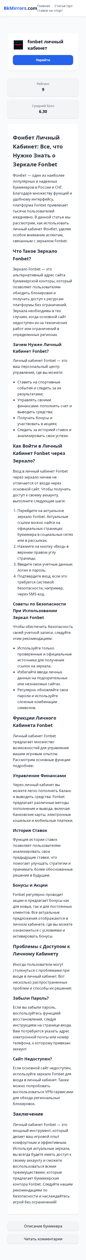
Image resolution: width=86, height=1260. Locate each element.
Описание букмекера (43, 1226)
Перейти (43, 60)
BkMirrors (20, 8)
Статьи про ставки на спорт (54, 8)
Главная (43, 6)
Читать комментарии (43, 1238)
